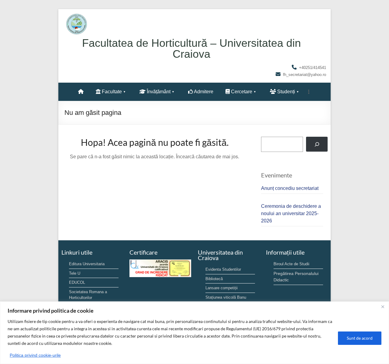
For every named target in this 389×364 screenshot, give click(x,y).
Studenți (285, 91)
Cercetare (241, 91)
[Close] (382, 306)
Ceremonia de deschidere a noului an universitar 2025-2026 (291, 213)
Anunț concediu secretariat (289, 188)
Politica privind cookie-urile (35, 355)
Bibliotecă (214, 278)
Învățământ (158, 91)
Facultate (111, 91)
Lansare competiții (221, 288)
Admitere (203, 91)
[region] (194, 332)
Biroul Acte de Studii (291, 264)
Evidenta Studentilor (223, 269)
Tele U (74, 273)
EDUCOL (77, 282)
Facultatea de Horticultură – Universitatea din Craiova (191, 48)
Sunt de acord (360, 338)
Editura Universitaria (87, 264)
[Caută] (317, 144)
